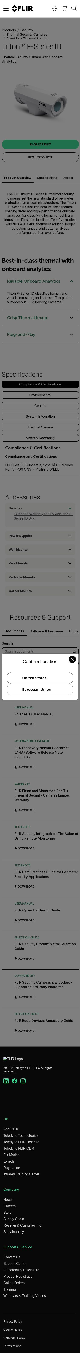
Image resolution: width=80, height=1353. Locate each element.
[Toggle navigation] (6, 9)
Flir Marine (11, 1155)
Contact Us (11, 1257)
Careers (9, 1206)
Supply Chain (13, 1219)
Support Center (14, 1263)
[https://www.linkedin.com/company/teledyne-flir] (6, 1081)
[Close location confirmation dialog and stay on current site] (72, 659)
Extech (8, 1161)
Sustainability (13, 1232)
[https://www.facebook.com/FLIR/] (14, 1081)
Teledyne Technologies (20, 1135)
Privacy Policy (12, 1321)
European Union (36, 689)
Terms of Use (12, 1346)
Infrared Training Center (21, 1174)
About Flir (10, 1129)
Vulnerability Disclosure (21, 1270)
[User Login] (52, 8)
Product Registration (18, 1276)
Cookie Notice (12, 1329)
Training (9, 1289)
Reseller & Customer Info (22, 1225)
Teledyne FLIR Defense (21, 1142)
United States (34, 678)
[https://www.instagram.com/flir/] (23, 1081)
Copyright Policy (14, 1337)
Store (7, 1212)
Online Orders (14, 1283)
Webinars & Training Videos (24, 1296)
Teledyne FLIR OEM (18, 1148)
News (7, 1199)
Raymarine (11, 1168)
